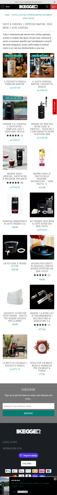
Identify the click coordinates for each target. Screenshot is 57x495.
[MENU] (1, 6)
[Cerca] (47, 6)
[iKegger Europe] (28, 6)
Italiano (26, 463)
